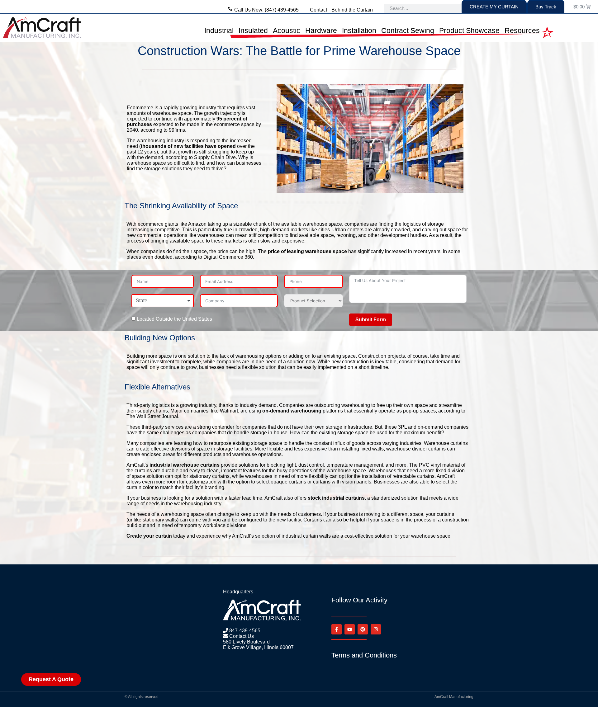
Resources (522, 30)
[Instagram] (376, 629)
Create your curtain (149, 536)
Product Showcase (469, 30)
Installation (359, 30)
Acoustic (286, 30)
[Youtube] (349, 629)
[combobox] (162, 300)
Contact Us (241, 636)
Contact (318, 9)
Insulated (253, 30)
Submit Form (370, 319)
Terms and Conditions (364, 655)
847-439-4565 (244, 630)
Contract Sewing (407, 30)
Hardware (321, 30)
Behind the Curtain (352, 9)
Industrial (219, 30)
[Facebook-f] (336, 629)
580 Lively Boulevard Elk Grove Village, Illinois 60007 (258, 644)
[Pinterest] (363, 629)
